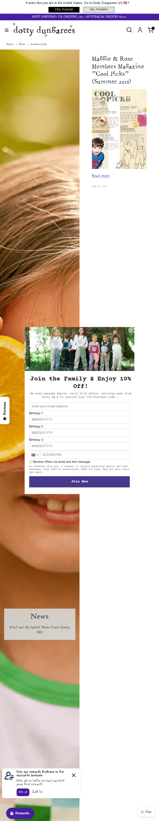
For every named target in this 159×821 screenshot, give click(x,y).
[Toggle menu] (6, 29)
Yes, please (64, 9)
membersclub (38, 44)
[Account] (140, 28)
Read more (101, 176)
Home (10, 44)
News (22, 44)
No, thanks (99, 9)
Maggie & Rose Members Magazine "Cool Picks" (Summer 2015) (118, 70)
